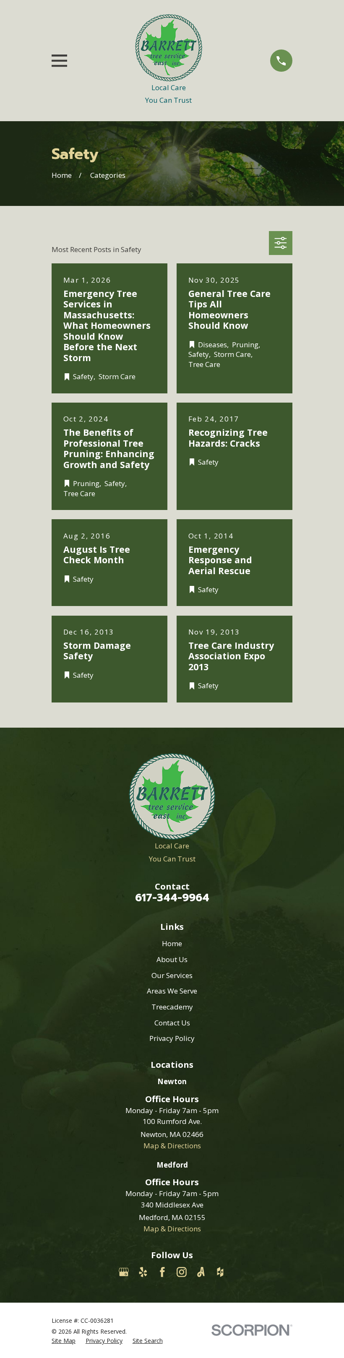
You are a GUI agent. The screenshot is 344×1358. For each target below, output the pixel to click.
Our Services (172, 975)
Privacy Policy (172, 1038)
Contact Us (172, 1023)
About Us (172, 959)
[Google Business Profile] (124, 1272)
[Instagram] (182, 1272)
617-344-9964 (172, 898)
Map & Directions (172, 1145)
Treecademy (172, 1007)
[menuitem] (64, 1341)
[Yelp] (143, 1272)
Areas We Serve (172, 991)
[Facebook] (162, 1272)
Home (172, 943)
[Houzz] (220, 1272)
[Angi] (201, 1272)
